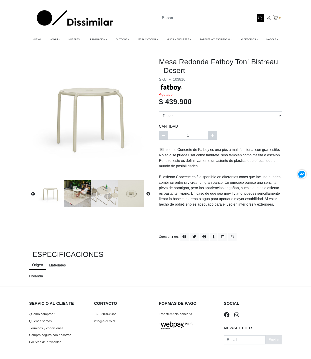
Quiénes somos (40, 321)
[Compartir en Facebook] (184, 237)
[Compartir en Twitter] (194, 237)
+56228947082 (105, 314)
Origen (37, 265)
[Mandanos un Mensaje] (301, 174)
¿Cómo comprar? (42, 314)
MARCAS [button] (271, 39)
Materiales (57, 265)
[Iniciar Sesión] (268, 18)
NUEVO (37, 39)
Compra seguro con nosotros (50, 335)
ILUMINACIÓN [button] (97, 39)
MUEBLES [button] (74, 39)
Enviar (273, 340)
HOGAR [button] (54, 39)
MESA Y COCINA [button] (147, 39)
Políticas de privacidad (45, 342)
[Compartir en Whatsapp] (232, 237)
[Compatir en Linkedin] (222, 237)
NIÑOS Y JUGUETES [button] (178, 39)
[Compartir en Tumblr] (213, 237)
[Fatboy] (171, 87)
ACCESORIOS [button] (248, 39)
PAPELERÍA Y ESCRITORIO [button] (215, 39)
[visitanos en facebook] (227, 315)
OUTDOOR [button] (121, 39)
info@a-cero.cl (104, 321)
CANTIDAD (168, 126)
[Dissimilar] (74, 18)
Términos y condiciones (46, 328)
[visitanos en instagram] (236, 315)
